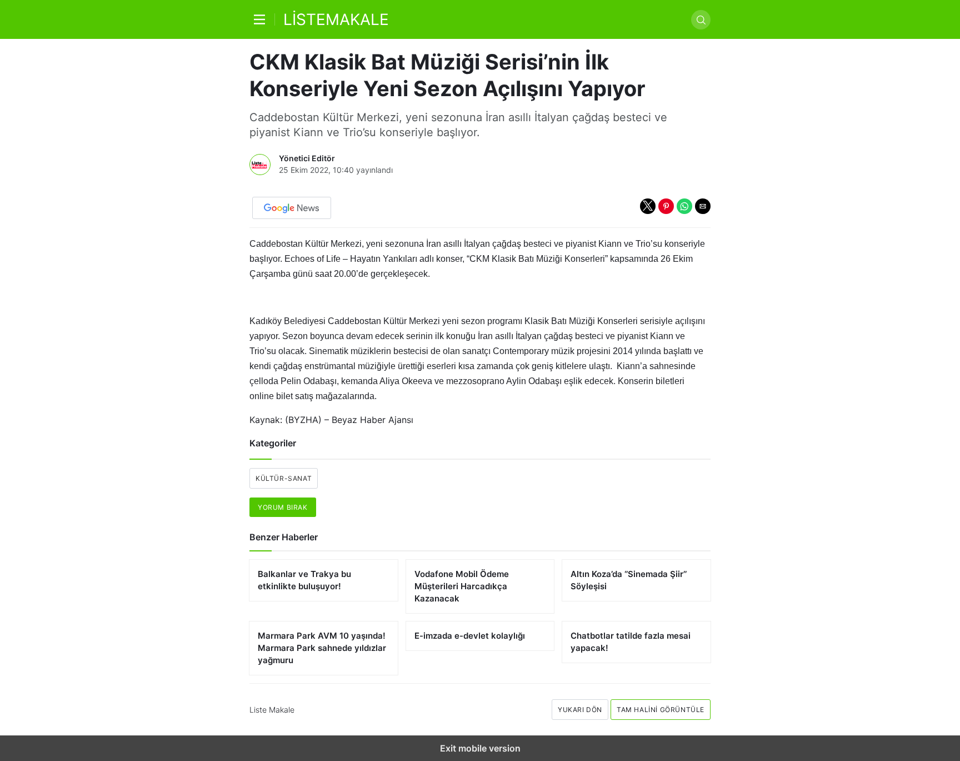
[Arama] (701, 19)
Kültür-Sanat (284, 478)
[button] (648, 206)
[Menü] (262, 19)
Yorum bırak (283, 507)
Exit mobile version (480, 748)
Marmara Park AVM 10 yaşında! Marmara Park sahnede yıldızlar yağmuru (322, 647)
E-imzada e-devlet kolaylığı (469, 635)
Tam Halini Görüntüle (660, 709)
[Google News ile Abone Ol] (291, 208)
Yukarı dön (580, 709)
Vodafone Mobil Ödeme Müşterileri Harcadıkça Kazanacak (461, 586)
